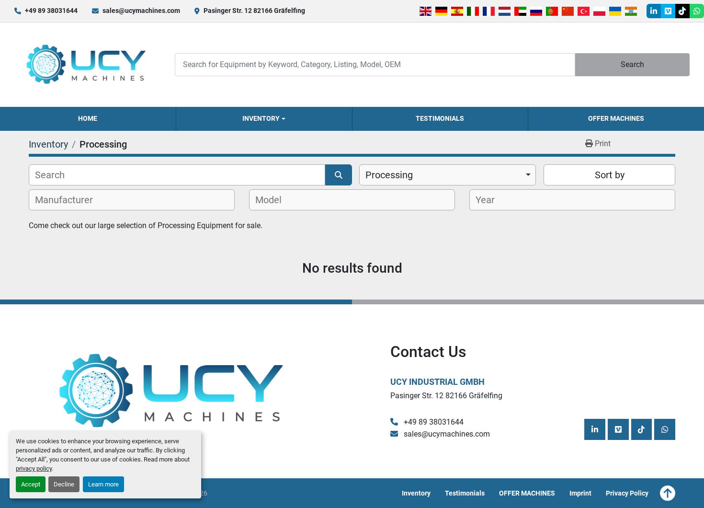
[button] (264, 119)
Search (632, 64)
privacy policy (34, 468)
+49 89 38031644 (51, 10)
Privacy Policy (627, 493)
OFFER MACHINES (616, 118)
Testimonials (440, 118)
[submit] (338, 174)
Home (87, 118)
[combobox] (447, 174)
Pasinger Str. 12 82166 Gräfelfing (254, 10)
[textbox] (69, 200)
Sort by (610, 175)
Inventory (261, 118)
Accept (30, 484)
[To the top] (667, 493)
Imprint (580, 493)
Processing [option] (389, 175)
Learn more (103, 484)
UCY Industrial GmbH (437, 382)
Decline (64, 484)
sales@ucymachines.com (141, 10)
